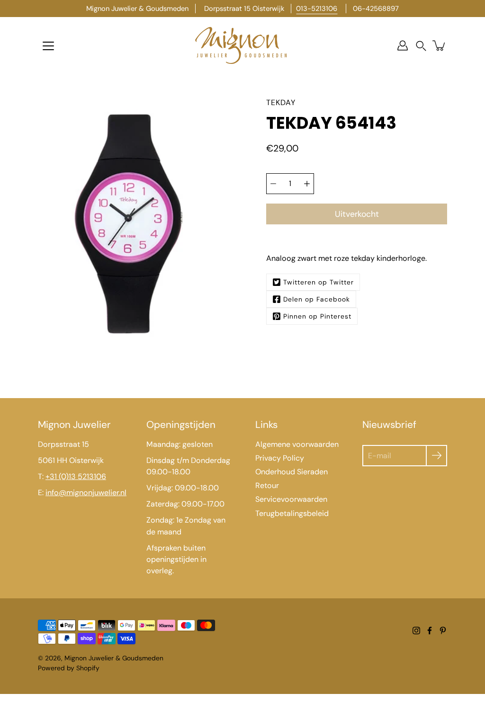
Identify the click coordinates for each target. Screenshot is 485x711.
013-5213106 (316, 8)
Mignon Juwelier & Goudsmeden (113, 658)
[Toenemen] (307, 183)
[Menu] (48, 46)
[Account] (402, 45)
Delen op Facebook (316, 299)
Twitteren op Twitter (318, 282)
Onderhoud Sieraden (291, 472)
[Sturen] (436, 455)
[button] (421, 45)
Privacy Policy (279, 458)
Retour (267, 485)
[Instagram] (416, 630)
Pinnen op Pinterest (317, 316)
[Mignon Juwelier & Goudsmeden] (242, 45)
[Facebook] (429, 630)
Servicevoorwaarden (291, 499)
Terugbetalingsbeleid (292, 513)
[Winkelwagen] (439, 45)
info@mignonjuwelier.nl (85, 493)
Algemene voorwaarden (297, 444)
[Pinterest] (443, 630)
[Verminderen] (273, 183)
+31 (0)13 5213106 (75, 476)
